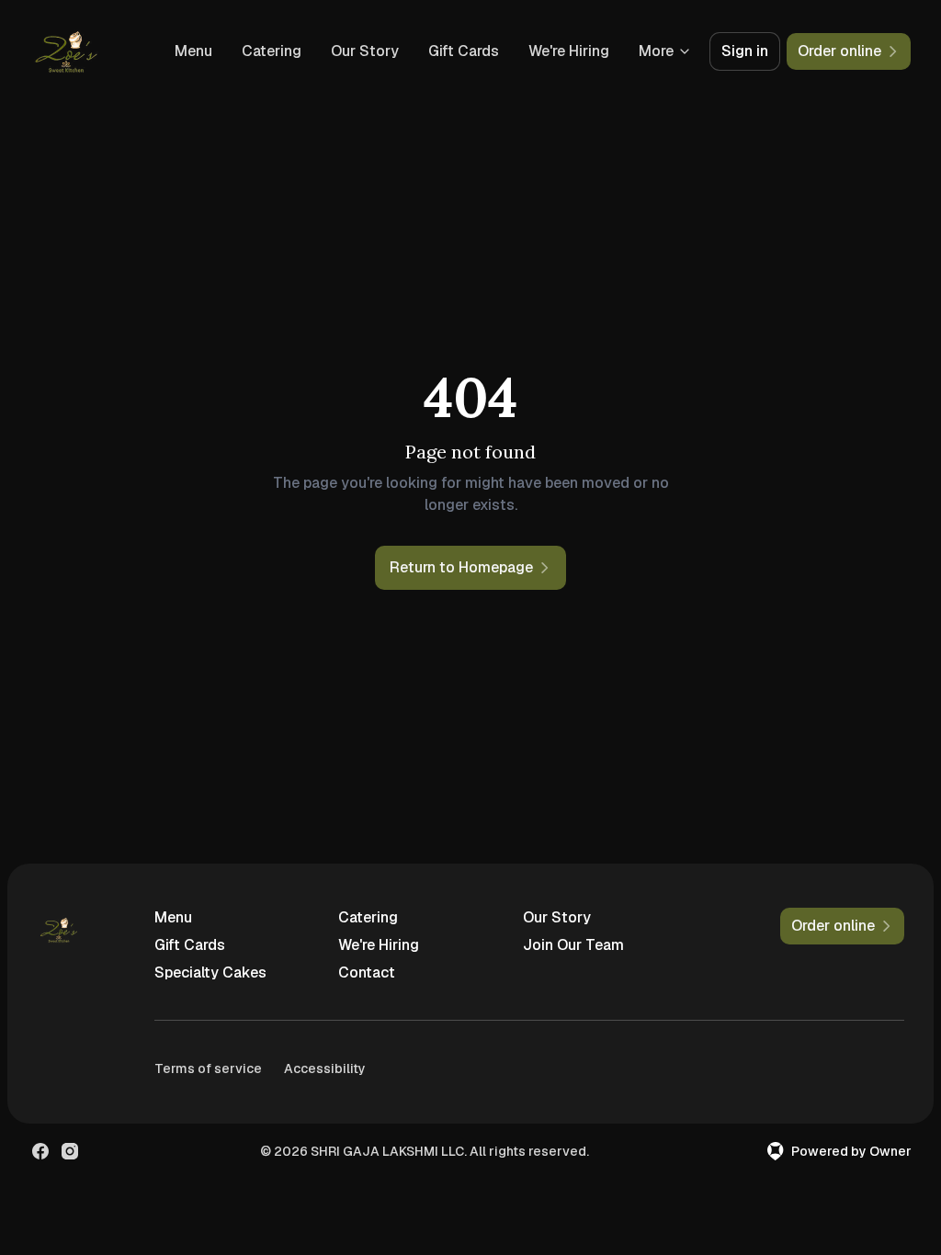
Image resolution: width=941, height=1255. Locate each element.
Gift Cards (463, 51)
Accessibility (325, 1068)
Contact (366, 972)
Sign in (744, 51)
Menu (193, 51)
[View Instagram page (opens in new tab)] (70, 1151)
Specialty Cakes (210, 972)
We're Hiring (568, 51)
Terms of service (208, 1068)
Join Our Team (573, 945)
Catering (271, 51)
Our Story (365, 51)
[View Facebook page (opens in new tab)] (40, 1151)
